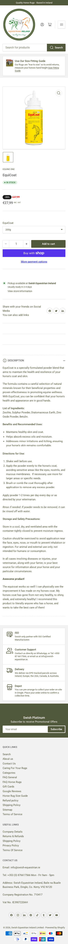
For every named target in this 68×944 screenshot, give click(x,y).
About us (8, 758)
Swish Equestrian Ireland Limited (27, 927)
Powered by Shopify (55, 927)
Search (59, 47)
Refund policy (10, 800)
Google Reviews (12, 791)
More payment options (34, 261)
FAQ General (10, 777)
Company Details (12, 831)
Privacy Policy (11, 845)
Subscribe (56, 729)
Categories (9, 772)
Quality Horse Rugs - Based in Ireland (34, 2)
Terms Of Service (12, 850)
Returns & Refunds (13, 836)
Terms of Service (12, 814)
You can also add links (16, 315)
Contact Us (9, 763)
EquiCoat (8, 223)
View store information (20, 291)
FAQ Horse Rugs (12, 782)
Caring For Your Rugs (15, 768)
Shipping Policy (11, 805)
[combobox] (34, 47)
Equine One (9, 169)
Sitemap (7, 809)
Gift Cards (8, 786)
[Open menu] (61, 24)
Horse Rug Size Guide (15, 795)
